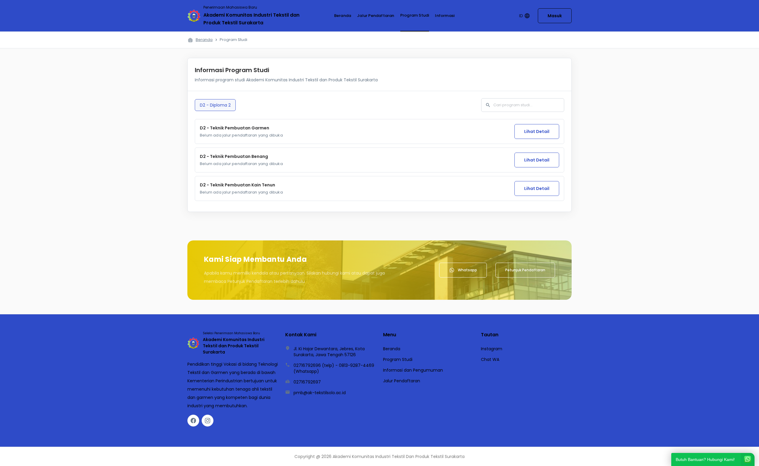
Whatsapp (467, 269)
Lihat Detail (536, 131)
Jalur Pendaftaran (375, 15)
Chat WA (490, 359)
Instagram (491, 349)
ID (524, 16)
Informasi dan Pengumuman (413, 370)
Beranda (342, 15)
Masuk (555, 16)
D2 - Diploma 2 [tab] (215, 105)
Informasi (445, 15)
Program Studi (414, 15)
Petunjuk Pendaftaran (525, 269)
